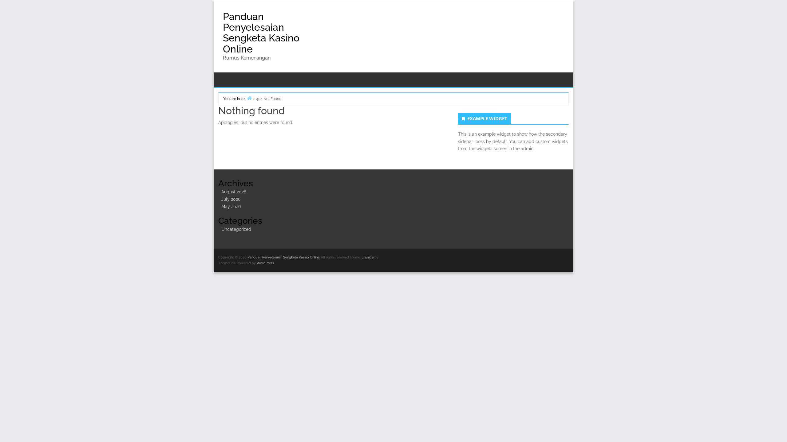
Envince (368, 257)
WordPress (265, 263)
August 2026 (233, 191)
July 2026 (230, 199)
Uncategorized (236, 229)
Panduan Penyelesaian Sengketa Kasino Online (261, 33)
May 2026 (231, 206)
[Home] (249, 98)
